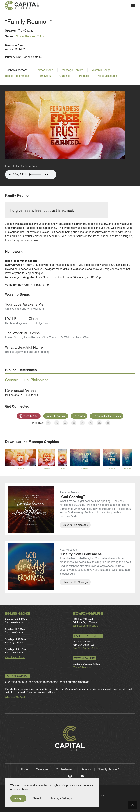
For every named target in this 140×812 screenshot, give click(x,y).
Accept (18, 798)
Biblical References (17, 75)
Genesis (12, 379)
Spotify (81, 416)
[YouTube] (82, 775)
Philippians (40, 379)
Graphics (64, 75)
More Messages (107, 75)
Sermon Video (44, 70)
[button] (133, 5)
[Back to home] (22, 5)
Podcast (84, 75)
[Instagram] (70, 775)
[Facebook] (58, 775)
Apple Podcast (58, 416)
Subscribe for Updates (109, 416)
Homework (44, 75)
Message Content (72, 70)
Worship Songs (101, 70)
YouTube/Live (30, 416)
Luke (25, 379)
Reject (37, 798)
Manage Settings (61, 798)
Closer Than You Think (30, 36)
